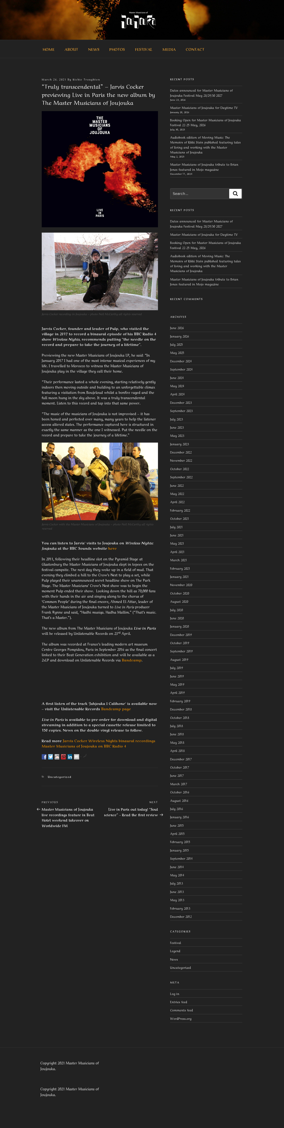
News (93, 49)
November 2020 (181, 584)
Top (273, 1117)
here (112, 548)
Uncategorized (60, 777)
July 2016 (176, 808)
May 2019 (177, 684)
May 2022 (177, 493)
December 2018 (181, 709)
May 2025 (177, 352)
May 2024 (177, 385)
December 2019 (181, 634)
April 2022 (177, 501)
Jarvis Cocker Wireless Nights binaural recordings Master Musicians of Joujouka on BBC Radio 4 (98, 743)
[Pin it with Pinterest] (63, 756)
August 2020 (179, 601)
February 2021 (180, 568)
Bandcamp (132, 659)
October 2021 (179, 518)
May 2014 (177, 875)
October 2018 (179, 717)
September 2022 (181, 477)
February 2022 (180, 510)
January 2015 (179, 850)
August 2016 (179, 800)
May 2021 (177, 543)
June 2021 (177, 535)
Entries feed (178, 1001)
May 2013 (177, 899)
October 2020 (179, 593)
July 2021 (176, 526)
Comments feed (181, 1010)
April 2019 (177, 692)
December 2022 (181, 452)
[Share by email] (76, 756)
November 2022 (181, 460)
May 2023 (177, 435)
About (71, 49)
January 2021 (179, 576)
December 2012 (181, 916)
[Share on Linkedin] (70, 756)
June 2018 (177, 734)
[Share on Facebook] (44, 756)
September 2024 (181, 369)
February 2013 (180, 908)
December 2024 (181, 361)
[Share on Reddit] (57, 756)
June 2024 (177, 377)
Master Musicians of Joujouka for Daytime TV (204, 107)
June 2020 (177, 618)
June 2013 (177, 891)
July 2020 (176, 609)
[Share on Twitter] (50, 756)
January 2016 (179, 816)
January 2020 (179, 626)
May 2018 (177, 742)
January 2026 (179, 336)
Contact (195, 49)
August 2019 (179, 659)
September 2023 (181, 410)
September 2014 (181, 858)
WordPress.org (180, 1018)
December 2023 (181, 402)
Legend (175, 950)
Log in (174, 993)
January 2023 (179, 443)
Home (49, 49)
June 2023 (177, 427)
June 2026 (177, 327)
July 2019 (176, 667)
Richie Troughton (86, 79)
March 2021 (178, 559)
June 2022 (177, 485)
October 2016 (179, 792)
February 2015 (180, 841)
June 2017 (177, 775)
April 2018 (177, 750)
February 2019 (180, 700)
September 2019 (181, 651)
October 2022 (179, 468)
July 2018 (176, 725)
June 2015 (177, 825)
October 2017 (179, 767)
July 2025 (176, 344)
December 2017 (181, 759)
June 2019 (177, 676)
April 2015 (177, 833)
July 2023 (176, 419)
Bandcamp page (116, 708)
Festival (143, 49)
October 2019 (179, 642)
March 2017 (178, 783)
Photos (117, 49)
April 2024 (177, 394)
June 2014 (177, 866)
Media (169, 49)
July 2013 (176, 883)
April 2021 (177, 551)
